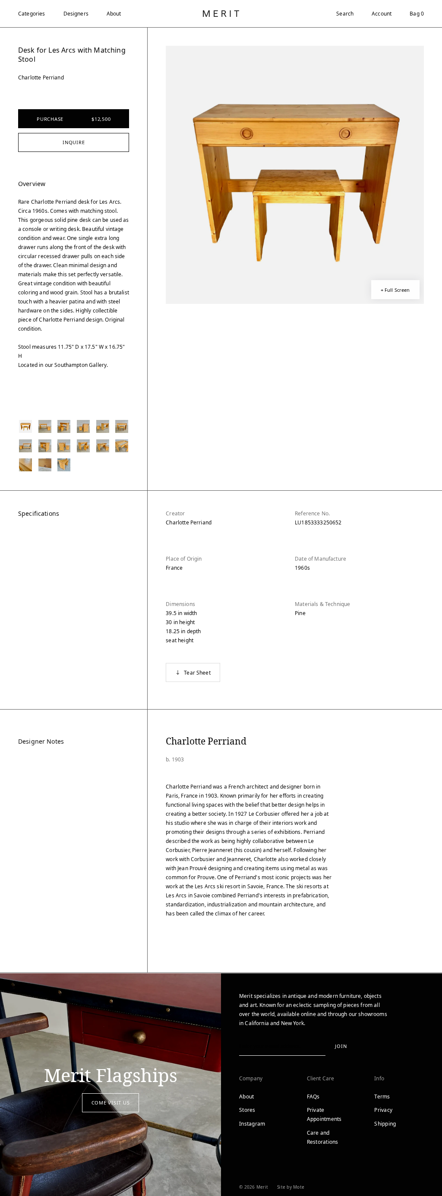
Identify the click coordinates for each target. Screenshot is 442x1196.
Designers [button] (75, 13)
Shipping (385, 1123)
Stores (247, 1110)
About (114, 13)
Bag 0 (417, 13)
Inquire (74, 142)
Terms (382, 1096)
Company (250, 1078)
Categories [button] (31, 13)
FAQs (313, 1096)
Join (341, 1046)
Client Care (321, 1078)
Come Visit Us (111, 1102)
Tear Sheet (197, 672)
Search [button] (345, 13)
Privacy (383, 1110)
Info (379, 1078)
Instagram (252, 1123)
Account (381, 13)
